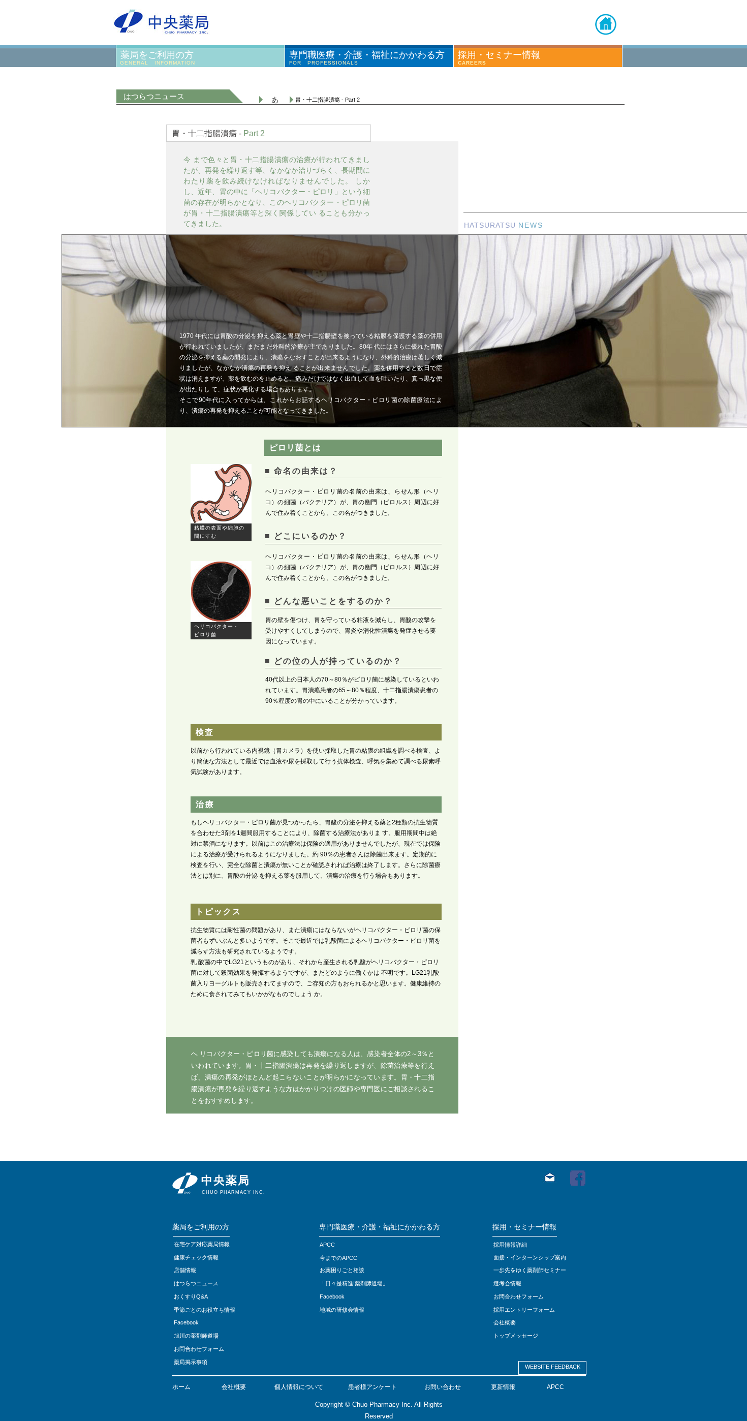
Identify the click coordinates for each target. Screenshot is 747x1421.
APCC (555, 1387)
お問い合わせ (442, 1387)
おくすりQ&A (191, 1296)
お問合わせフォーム (199, 1349)
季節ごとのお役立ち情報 (204, 1310)
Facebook (332, 1296)
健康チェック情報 (196, 1257)
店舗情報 (185, 1270)
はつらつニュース (196, 1283)
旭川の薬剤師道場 (196, 1336)
